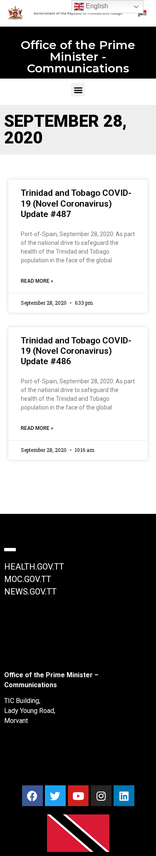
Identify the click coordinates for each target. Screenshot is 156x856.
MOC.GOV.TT (27, 579)
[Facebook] (32, 795)
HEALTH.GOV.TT (34, 567)
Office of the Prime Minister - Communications (78, 56)
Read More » (37, 281)
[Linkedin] (124, 795)
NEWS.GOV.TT (30, 592)
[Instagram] (101, 795)
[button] (78, 89)
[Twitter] (55, 795)
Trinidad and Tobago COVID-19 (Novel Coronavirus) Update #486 (76, 350)
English (96, 6)
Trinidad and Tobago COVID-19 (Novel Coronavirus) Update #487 (76, 203)
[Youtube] (78, 795)
